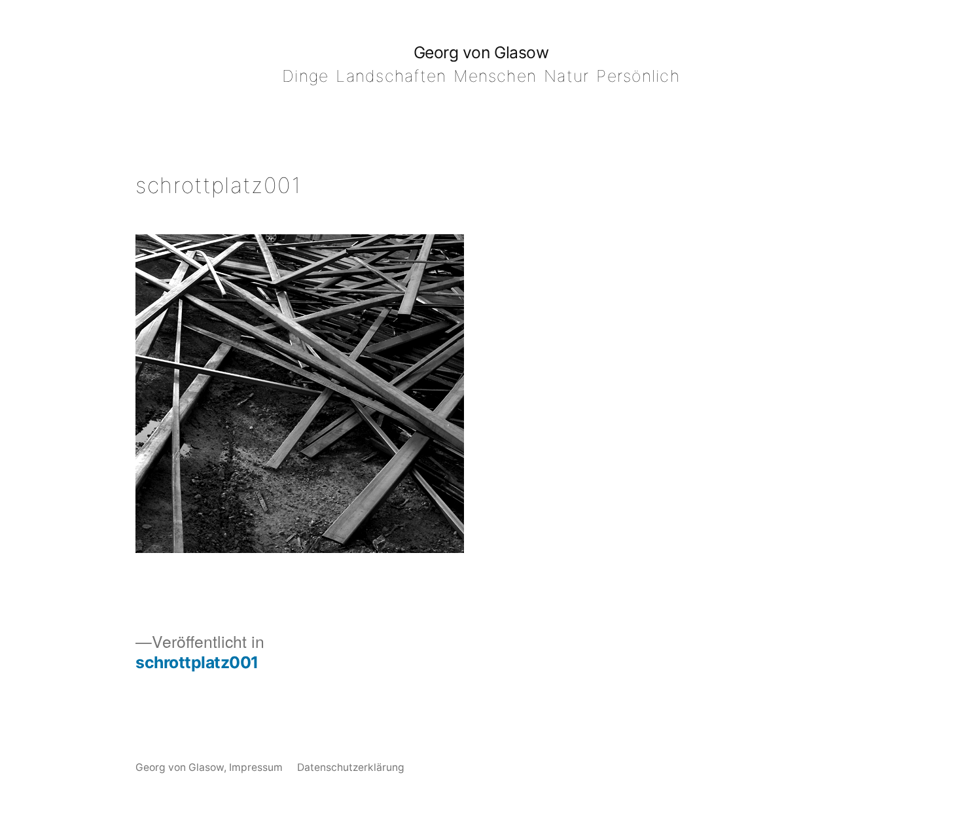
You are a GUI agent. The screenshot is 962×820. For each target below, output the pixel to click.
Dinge (305, 76)
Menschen (495, 76)
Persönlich (637, 76)
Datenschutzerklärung (350, 767)
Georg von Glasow (481, 52)
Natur (566, 76)
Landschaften (391, 76)
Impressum (256, 767)
